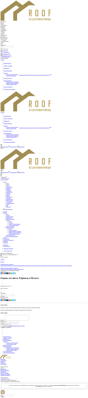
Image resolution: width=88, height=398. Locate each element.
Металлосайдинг (4, 372)
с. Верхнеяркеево (10, 203)
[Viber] (9, 273)
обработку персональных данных (17, 325)
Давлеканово (9, 197)
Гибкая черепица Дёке (18, 269)
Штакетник (3, 371)
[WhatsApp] (11, 273)
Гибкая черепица (13, 230)
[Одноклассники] (3, 273)
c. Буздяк (8, 194)
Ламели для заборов (5, 374)
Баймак (7, 195)
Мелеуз (7, 185)
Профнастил (20, 265)
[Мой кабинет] (1, 145)
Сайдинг (11, 222)
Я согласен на (13, 325)
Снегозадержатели (55, 265)
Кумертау (8, 189)
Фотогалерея (4, 364)
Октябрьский (9, 192)
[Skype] (13, 273)
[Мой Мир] (5, 273)
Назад (7, 183)
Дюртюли (8, 198)
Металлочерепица (27, 265)
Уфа (7, 205)
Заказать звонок (4, 179)
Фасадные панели (39, 265)
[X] (7, 273)
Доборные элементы (5, 375)
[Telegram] (15, 273)
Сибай (7, 204)
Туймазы (8, 193)
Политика (3, 363)
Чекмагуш (8, 206)
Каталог (8, 215)
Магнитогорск (9, 200)
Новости (3, 361)
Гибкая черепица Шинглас (7, 269)
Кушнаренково (9, 199)
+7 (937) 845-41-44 (5, 57)
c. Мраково (8, 190)
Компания (3, 359)
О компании (3, 360)
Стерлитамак (9, 187)
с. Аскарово (9, 201)
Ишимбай (8, 188)
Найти (2, 396)
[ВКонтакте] (1, 273)
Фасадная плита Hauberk (66, 265)
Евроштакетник (4, 265)
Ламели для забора (12, 265)
